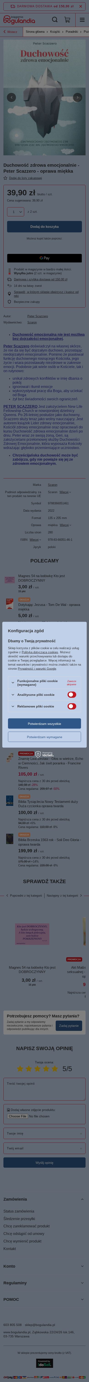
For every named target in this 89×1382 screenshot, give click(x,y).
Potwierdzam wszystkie (44, 723)
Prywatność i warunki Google (37, 668)
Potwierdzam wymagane (44, 737)
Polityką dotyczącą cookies (40, 652)
